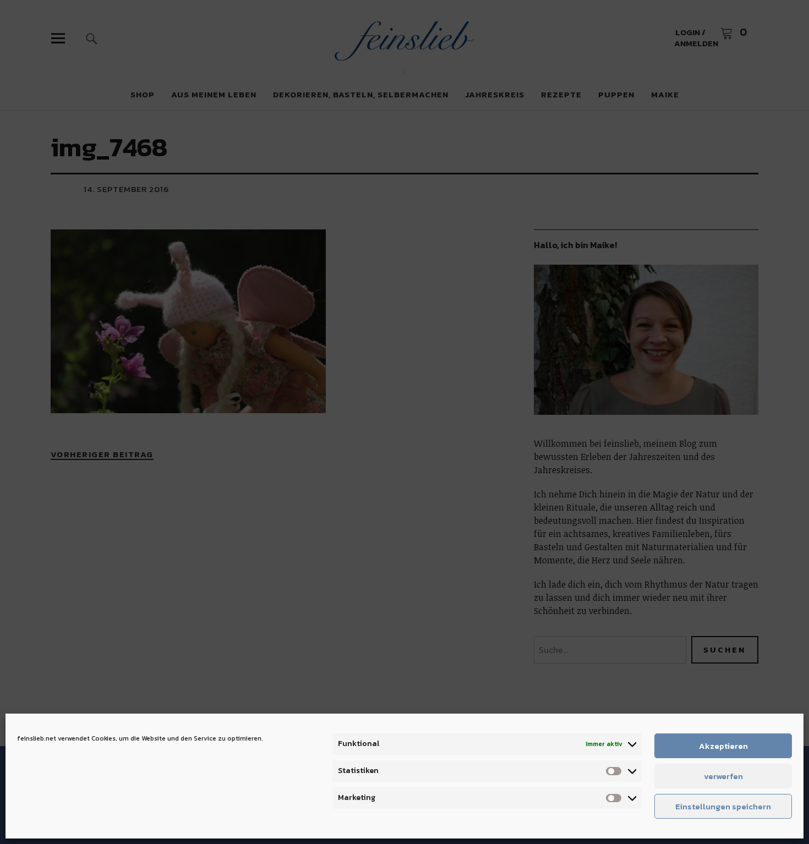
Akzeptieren (723, 745)
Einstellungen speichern (723, 806)
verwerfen (723, 776)
